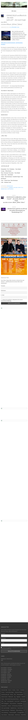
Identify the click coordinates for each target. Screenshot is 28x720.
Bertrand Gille (4, 690)
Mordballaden (23, 701)
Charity (13, 690)
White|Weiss (23, 714)
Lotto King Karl (10, 701)
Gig (14, 696)
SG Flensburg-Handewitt (17, 705)
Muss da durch (13, 703)
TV (24, 710)
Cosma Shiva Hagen (10, 692)
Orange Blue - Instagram (6, 675)
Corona (2, 692)
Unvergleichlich (20, 712)
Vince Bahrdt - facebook (6, 667)
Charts (17, 690)
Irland (2, 699)
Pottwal (9, 705)
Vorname (3, 285)
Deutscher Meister (19, 692)
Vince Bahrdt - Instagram (6, 669)
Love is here (17, 701)
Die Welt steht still (18, 187)
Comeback (10, 187)
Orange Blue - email (5, 679)
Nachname (3, 290)
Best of (9, 690)
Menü (14, 11)
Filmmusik (10, 696)
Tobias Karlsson (19, 710)
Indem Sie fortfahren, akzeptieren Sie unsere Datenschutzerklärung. (12, 300)
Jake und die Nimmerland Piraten (12, 699)
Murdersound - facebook (6, 680)
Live (5, 701)
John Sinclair (22, 699)
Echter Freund (4, 696)
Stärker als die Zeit (5, 710)
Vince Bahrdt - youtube (6, 671)
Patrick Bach (4, 705)
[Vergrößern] (25, 409)
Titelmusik (12, 710)
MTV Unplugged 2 (5, 703)
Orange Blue (10, 186)
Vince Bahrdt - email (5, 672)
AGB (2, 660)
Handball (23, 696)
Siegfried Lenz (13, 708)
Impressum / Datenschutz (6, 658)
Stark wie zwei (20, 708)
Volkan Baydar (11, 714)
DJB (15, 694)
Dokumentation (20, 694)
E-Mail (2, 295)
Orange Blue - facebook (6, 674)
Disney (11, 694)
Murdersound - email (5, 682)
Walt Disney (17, 714)
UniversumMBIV (12, 712)
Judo (2, 701)
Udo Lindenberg (4, 712)
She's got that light (5, 708)
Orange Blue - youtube (6, 677)
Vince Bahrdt (4, 714)
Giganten (18, 696)
